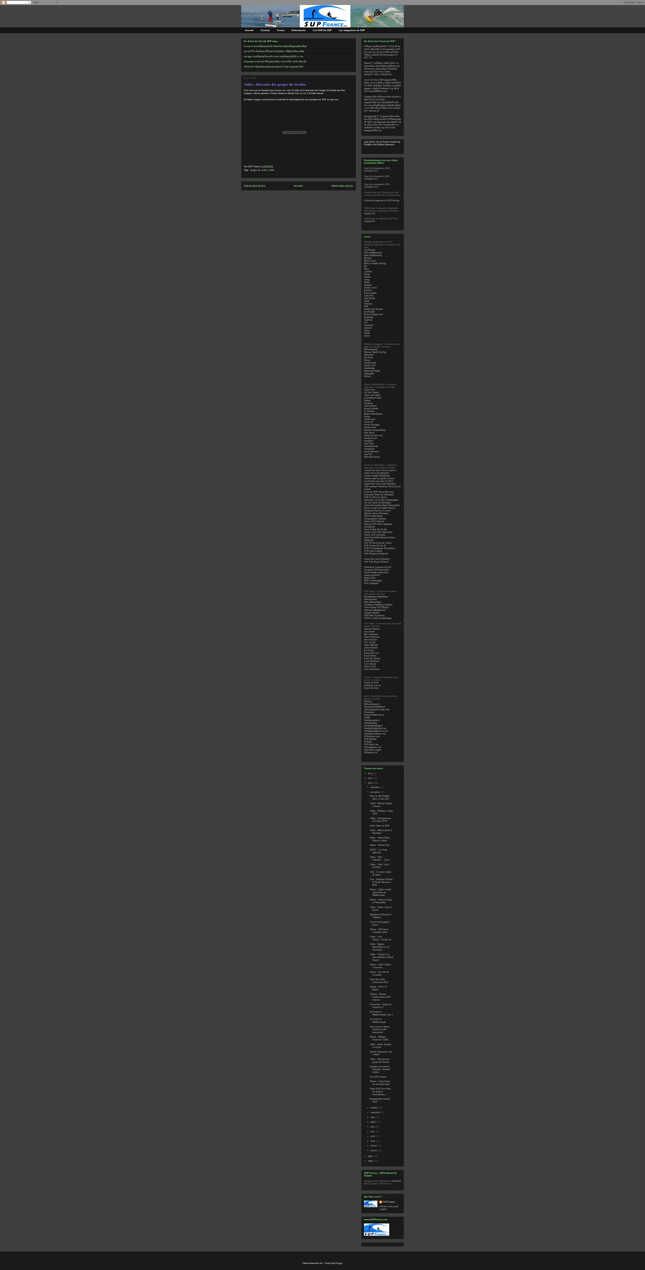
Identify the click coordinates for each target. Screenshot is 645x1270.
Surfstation (369, 449)
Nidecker (368, 303)
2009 (370, 1156)
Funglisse (368, 403)
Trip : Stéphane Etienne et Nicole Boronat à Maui (381, 882)
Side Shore (369, 432)
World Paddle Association (376, 572)
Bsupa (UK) (369, 578)
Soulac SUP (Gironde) (374, 535)
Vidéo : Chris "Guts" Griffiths (380, 866)
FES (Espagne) (371, 583)
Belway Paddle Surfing (375, 263)
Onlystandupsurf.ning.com (376, 709)
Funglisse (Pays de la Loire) (377, 510)
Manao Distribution (373, 414)
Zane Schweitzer (372, 669)
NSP (366, 306)
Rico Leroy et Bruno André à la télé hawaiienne (380, 1029)
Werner (367, 376)
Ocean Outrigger (372, 424)
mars (373, 1141)
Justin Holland (371, 647)
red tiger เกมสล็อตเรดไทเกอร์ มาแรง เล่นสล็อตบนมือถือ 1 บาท (273, 56)
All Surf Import (371, 392)
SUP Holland (370, 739)
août (373, 1117)
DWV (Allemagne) (373, 580)
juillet (374, 1122)
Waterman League (372, 750)
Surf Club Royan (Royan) (376, 561)
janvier (374, 1150)
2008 (370, 1161)
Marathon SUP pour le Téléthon (380, 916)
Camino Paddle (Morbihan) (377, 475)
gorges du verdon (259, 170)
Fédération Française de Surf (377, 567)
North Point (369, 419)
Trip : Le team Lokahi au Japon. (380, 873)
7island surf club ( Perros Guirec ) (380, 470)
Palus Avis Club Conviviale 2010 (379, 980)
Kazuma (368, 290)
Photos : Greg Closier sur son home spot (380, 1082)
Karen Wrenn (370, 655)
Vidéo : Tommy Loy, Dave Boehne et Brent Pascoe (381, 957)
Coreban (368, 271)
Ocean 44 (368, 422)
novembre (376, 792)
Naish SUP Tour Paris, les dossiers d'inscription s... (380, 1091)
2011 (370, 778)
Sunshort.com (370, 438)
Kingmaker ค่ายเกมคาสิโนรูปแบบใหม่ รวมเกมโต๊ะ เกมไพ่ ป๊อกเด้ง (275, 61)
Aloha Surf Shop (372, 395)
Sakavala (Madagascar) (375, 610)
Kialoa (367, 360)
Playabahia (369, 712)
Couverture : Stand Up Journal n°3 (380, 1006)
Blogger (338, 1263)
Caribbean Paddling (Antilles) (378, 604)
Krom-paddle (370, 293)
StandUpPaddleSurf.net (375, 728)
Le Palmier (369, 411)
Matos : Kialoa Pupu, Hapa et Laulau (380, 839)
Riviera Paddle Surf (373, 314)
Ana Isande (369, 631)
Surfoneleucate (371, 446)
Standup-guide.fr (372, 720)
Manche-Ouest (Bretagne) (376, 513)
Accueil (249, 30)
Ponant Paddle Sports (374, 715)
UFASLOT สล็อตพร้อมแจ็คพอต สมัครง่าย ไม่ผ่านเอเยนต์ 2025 (273, 66)
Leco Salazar (370, 664)
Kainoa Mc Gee (371, 653)
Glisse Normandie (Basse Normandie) (382, 505)
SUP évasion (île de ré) (375, 545)
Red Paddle (369, 312)
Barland (367, 258)
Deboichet (369, 355)
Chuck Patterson (371, 637)
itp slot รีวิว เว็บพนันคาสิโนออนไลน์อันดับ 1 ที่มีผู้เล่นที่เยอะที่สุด (274, 51)
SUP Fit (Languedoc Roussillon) (379, 548)
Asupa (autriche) (372, 575)
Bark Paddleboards (373, 255)
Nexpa (367, 416)
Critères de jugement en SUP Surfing (381, 200)
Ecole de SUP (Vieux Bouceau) (379, 492)
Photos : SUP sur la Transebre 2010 (379, 930)
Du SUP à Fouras (378, 1077)
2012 (370, 773)
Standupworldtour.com (375, 733)
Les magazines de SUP (352, 30)
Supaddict (368, 441)
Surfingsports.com (372, 747)
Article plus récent (254, 185)
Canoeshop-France (372, 398)
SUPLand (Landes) (373, 551)
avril (373, 1136)
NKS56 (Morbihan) (373, 516)
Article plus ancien (342, 185)
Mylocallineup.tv (372, 704)
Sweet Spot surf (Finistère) (377, 559)
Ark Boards (369, 250)
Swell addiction (371, 451)
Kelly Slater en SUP (379, 825)
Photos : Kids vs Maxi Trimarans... (380, 966)
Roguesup (368, 317)
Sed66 (367, 717)
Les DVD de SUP (322, 30)
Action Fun (369, 389)
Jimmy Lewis (370, 287)
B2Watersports (371, 349)
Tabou (367, 330)
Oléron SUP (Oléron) (374, 521)
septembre (376, 1112)
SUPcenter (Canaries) (374, 615)
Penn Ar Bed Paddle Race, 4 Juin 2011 (379, 797)
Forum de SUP (371, 682)
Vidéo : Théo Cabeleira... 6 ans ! (380, 858)
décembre (375, 787)
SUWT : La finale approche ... (378, 851)
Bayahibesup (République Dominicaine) (376, 598)
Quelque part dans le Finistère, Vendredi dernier (380, 1069)
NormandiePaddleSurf (374, 707)
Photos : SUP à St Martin (378, 988)
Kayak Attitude (371, 408)
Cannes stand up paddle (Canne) (379, 478)
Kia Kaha (368, 357)
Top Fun (368, 454)
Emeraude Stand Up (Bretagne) (379, 494)
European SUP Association (376, 569)
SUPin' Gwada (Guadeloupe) (378, 618)
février (374, 1145)
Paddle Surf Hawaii (373, 309)
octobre (374, 1107)
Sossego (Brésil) (371, 612)
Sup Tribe (369, 443)
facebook (396, 1181)
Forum (280, 30)
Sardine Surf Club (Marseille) (378, 532)
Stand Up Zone (371, 688)
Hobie (367, 282)
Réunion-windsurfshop (374, 430)
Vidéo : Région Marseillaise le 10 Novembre (379, 947)
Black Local (369, 260)
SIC (366, 322)
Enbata (367, 400)
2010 (370, 783)
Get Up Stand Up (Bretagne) (377, 502)
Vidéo (271, 170)
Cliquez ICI (369, 213)
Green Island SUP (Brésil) (376, 607)
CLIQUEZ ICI (371, 171)
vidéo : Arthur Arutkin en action (380, 1045)
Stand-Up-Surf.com (373, 435)
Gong (366, 279)
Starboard (368, 325)
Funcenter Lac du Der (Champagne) (381, 500)
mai (373, 1131)
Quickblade (369, 368)
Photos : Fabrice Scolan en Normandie (381, 901)
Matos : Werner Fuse (380, 845)
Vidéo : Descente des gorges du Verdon (275, 84)
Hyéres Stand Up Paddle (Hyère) (379, 508)
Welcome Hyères (372, 457)
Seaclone (368, 320)
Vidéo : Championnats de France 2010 (380, 819)
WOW (367, 333)
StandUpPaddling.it (373, 725)
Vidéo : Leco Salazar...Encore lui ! (381, 938)
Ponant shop (370, 427)
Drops (367, 274)
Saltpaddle (369, 373)
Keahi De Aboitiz (372, 658)
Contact (265, 30)
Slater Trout (370, 666)
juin (373, 1126)
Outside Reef (370, 363)
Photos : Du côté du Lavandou (379, 973)
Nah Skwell (369, 298)
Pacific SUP (370, 365)
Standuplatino (370, 723)
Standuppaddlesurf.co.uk (376, 731)
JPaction (368, 701)
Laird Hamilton (371, 661)
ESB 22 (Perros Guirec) (375, 497)
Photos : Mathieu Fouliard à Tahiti (379, 1038)
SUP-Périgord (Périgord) (376, 553)
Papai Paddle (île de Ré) (375, 529)
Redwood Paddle (372, 371)
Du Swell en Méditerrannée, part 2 (381, 1013)
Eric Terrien (370, 642)
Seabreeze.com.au (372, 685)
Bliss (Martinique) (372, 602)
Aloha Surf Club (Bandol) (376, 473)
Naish (366, 301)
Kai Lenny (369, 650)
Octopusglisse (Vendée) (375, 518)
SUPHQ (368, 741)
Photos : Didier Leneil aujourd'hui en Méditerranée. (380, 892)
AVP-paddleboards (373, 252)
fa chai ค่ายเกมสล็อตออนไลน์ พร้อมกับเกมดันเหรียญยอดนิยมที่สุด (275, 46)
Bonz (366, 269)
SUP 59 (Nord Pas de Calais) (378, 543)
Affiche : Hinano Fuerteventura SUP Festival (380, 997)
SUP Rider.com (371, 744)
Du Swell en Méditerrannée (378, 1020)
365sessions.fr (370, 752)
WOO (367, 336)
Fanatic (367, 277)
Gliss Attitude (370, 406)
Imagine (368, 285)
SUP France (389, 1202)
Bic (365, 266)
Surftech (368, 328)
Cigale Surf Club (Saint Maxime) (380, 484)
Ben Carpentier (371, 634)
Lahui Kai (369, 295)
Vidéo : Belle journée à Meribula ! (381, 831)
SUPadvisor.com (372, 736)
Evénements (299, 30)
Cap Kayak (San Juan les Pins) (378, 481)
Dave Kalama (370, 639)
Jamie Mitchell (371, 645)
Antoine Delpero (372, 629)
